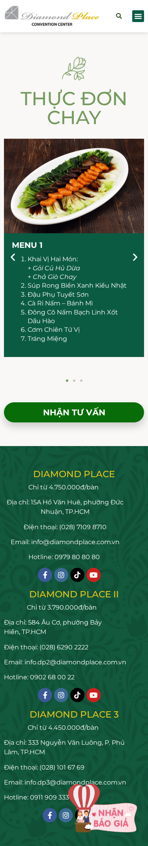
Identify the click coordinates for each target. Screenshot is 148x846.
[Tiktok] (77, 575)
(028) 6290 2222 (63, 647)
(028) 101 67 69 (61, 767)
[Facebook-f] (45, 575)
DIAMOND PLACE (74, 474)
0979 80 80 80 (77, 557)
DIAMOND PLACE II (74, 594)
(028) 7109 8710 (83, 527)
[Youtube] (93, 575)
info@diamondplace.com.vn (75, 542)
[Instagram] (61, 575)
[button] (119, 16)
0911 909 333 (49, 797)
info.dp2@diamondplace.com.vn (75, 662)
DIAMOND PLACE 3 (74, 714)
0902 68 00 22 (52, 677)
